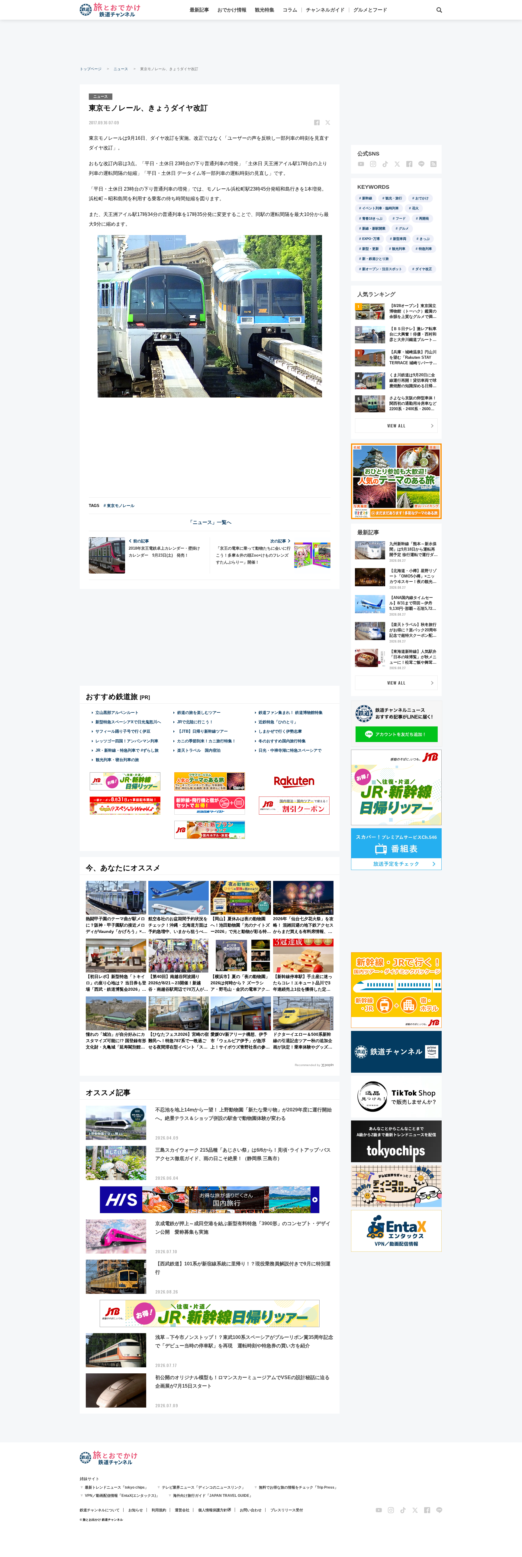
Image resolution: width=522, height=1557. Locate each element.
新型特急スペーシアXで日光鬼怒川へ (128, 722)
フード (401, 218)
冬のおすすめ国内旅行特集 (282, 741)
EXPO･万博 (371, 238)
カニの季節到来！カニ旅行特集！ (206, 741)
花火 (415, 208)
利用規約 (159, 1510)
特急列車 (425, 248)
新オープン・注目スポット (382, 269)
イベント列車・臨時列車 (380, 208)
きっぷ (425, 238)
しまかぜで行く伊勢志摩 (280, 731)
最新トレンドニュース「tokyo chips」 (116, 1487)
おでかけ (422, 198)
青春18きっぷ (372, 218)
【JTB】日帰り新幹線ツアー (202, 731)
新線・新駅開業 (373, 228)
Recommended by (307, 1065)
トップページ (91, 69)
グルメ (404, 228)
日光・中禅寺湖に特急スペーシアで (290, 750)
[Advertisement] (261, 42)
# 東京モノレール (119, 505)
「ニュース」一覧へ (209, 522)
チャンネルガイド (325, 9)
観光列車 (398, 248)
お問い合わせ (251, 1510)
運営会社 (182, 1510)
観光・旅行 (393, 198)
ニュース (121, 69)
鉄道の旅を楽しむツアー (199, 712)
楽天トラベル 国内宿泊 (199, 750)
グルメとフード (370, 9)
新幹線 (367, 198)
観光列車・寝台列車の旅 (117, 759)
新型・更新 (370, 248)
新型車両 (399, 238)
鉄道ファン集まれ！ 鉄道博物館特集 (291, 712)
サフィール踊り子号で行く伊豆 (122, 731)
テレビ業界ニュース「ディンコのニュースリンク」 (203, 1487)
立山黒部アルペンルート (117, 712)
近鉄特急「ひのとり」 (278, 722)
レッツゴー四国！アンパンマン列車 (126, 741)
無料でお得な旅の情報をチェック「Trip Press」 (298, 1487)
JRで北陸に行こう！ (195, 722)
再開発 (424, 218)
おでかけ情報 (232, 9)
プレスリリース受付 (286, 1510)
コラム (290, 9)
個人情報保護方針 (212, 1510)
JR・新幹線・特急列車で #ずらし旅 (127, 750)
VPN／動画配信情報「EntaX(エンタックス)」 (122, 1495)
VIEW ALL (396, 425)
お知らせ (135, 1510)
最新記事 (199, 9)
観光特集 (264, 9)
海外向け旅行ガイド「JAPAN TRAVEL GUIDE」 (213, 1495)
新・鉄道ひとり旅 (375, 258)
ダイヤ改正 (423, 269)
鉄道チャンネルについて (100, 1510)
